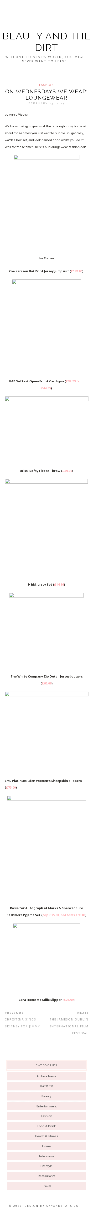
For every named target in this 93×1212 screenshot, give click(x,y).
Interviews (46, 1156)
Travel (46, 1186)
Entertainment (46, 1106)
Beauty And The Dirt (46, 41)
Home (46, 1146)
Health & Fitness (46, 1136)
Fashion (46, 84)
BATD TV (46, 1086)
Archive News (46, 1076)
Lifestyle (47, 1166)
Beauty (46, 1096)
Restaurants (46, 1176)
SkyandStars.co (62, 1205)
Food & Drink (46, 1126)
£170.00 (76, 271)
